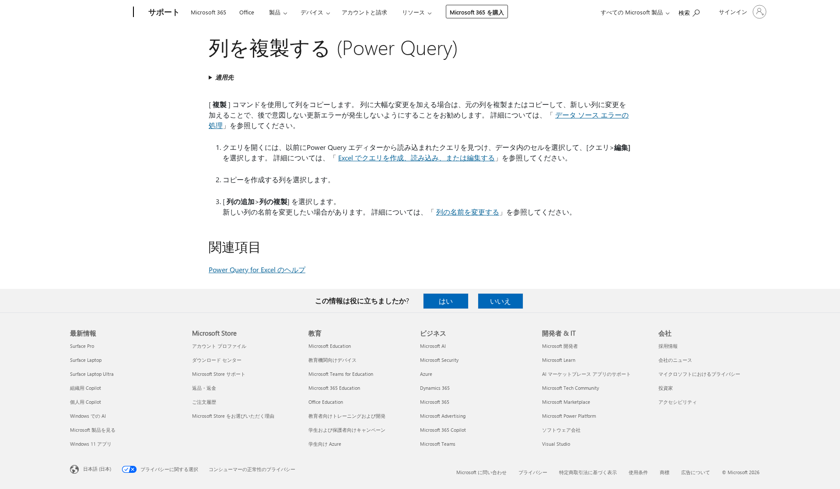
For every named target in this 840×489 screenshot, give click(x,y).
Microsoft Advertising (443, 416)
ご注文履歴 (204, 402)
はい (446, 300)
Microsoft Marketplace (566, 402)
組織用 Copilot (85, 388)
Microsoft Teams (437, 443)
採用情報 (668, 346)
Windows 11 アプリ (91, 443)
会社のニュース (675, 360)
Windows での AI (88, 416)
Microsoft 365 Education (334, 388)
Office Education (325, 402)
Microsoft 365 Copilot (443, 430)
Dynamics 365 (435, 388)
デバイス (312, 12)
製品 (274, 12)
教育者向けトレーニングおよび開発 (346, 416)
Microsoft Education (329, 346)
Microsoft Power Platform (569, 416)
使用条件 (638, 472)
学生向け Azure (324, 443)
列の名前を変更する (467, 211)
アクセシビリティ (677, 402)
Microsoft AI (433, 346)
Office (246, 12)
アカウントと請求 (364, 12)
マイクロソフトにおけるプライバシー (699, 374)
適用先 (224, 77)
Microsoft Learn (558, 360)
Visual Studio (556, 443)
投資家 (665, 388)
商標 (664, 472)
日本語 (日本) (97, 468)
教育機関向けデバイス (332, 360)
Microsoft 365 (208, 12)
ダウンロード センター (217, 360)
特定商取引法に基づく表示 (588, 472)
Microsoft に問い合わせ (481, 472)
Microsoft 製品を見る (93, 430)
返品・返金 (204, 388)
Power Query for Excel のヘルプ (257, 269)
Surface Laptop (86, 360)
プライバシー (532, 472)
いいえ (500, 300)
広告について (695, 472)
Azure (426, 374)
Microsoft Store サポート (218, 374)
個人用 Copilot (85, 402)
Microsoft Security (439, 360)
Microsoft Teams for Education (340, 374)
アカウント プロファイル (219, 346)
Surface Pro (82, 346)
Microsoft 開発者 (560, 346)
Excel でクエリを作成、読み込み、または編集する (416, 157)
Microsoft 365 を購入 (477, 12)
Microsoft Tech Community (570, 388)
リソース (413, 12)
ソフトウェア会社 (561, 430)
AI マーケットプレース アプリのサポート (586, 374)
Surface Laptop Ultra (92, 374)
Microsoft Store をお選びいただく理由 (233, 416)
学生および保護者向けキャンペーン (346, 430)
